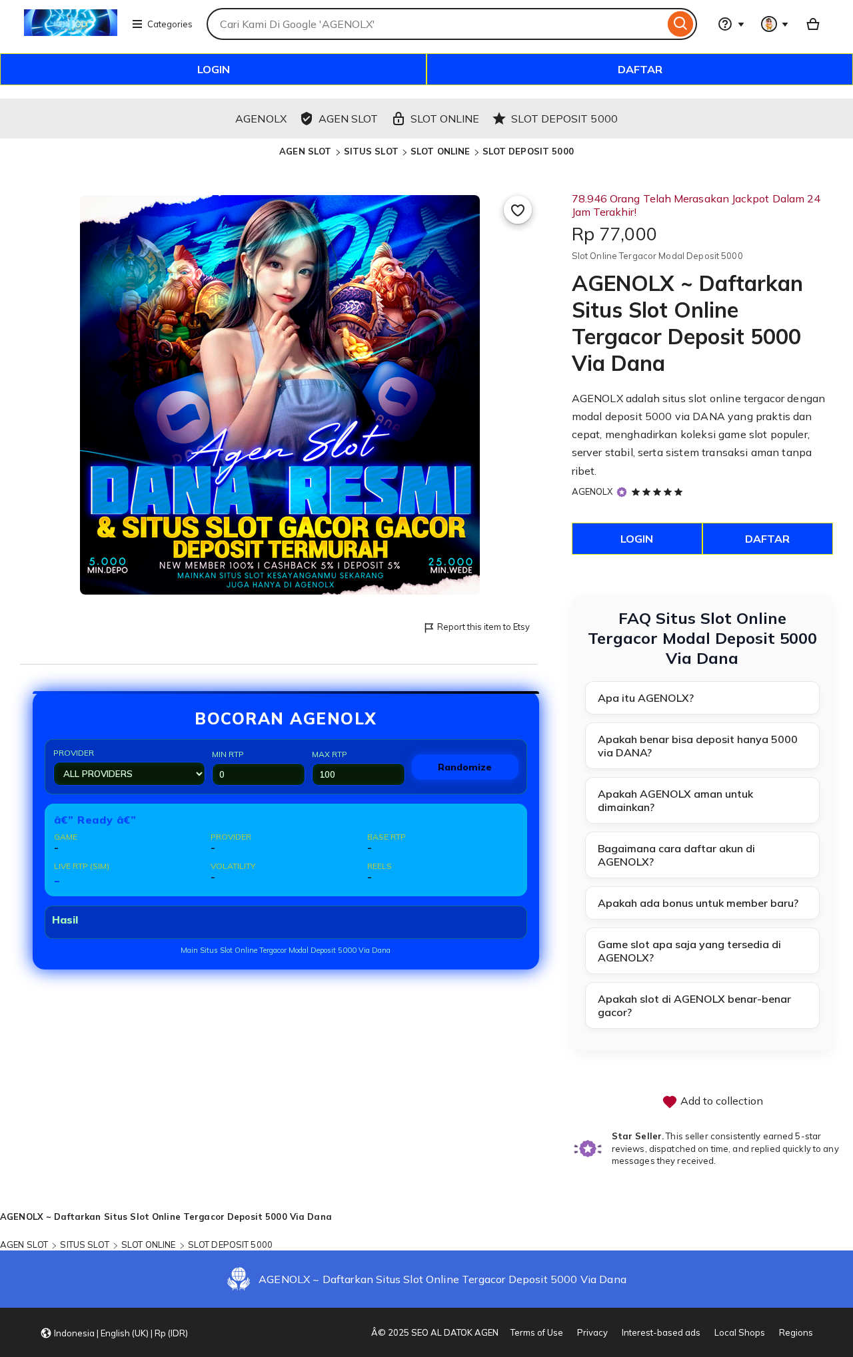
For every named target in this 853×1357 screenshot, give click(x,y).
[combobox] (435, 24)
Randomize (465, 767)
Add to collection (720, 1100)
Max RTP (329, 754)
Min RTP (228, 754)
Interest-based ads (661, 1332)
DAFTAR (640, 69)
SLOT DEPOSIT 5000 (528, 151)
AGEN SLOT (305, 151)
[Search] (680, 24)
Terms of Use (536, 1332)
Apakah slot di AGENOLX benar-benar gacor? (694, 1005)
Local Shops (739, 1332)
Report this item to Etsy (483, 626)
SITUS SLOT (371, 151)
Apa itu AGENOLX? (646, 697)
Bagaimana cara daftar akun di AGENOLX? (676, 855)
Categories (170, 24)
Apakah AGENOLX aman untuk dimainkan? (675, 800)
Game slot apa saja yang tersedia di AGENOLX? (689, 951)
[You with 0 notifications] (775, 24)
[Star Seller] (622, 492)
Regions (796, 1332)
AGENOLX (592, 491)
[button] (114, 1332)
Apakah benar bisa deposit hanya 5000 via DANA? (698, 745)
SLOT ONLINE (440, 151)
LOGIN (213, 69)
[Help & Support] (731, 24)
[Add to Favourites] (518, 210)
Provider (73, 753)
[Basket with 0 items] (813, 24)
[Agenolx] (70, 32)
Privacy (592, 1332)
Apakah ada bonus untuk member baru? (698, 903)
